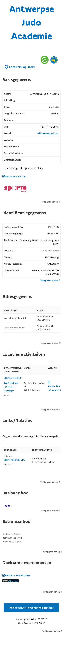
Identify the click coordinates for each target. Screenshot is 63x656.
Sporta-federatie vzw (15, 176)
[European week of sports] (54, 60)
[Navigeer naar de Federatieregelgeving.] (45, 60)
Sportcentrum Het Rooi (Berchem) (11, 387)
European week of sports (17, 575)
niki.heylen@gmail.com (48, 133)
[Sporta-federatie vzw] (15, 189)
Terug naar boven (49, 201)
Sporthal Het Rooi (12, 378)
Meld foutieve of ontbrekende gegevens (31, 607)
